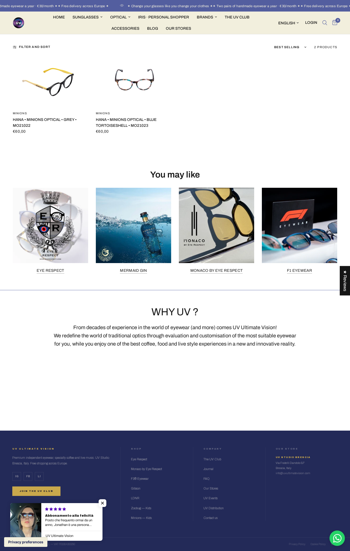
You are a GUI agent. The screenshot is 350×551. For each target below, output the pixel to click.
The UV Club (212, 459)
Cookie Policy (318, 544)
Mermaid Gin (133, 270)
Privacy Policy (297, 544)
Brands (205, 17)
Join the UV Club (36, 491)
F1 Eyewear (299, 270)
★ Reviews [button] (345, 280)
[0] (333, 23)
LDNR (135, 498)
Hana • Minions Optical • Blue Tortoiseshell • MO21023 (126, 123)
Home (59, 17)
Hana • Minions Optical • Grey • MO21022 (45, 123)
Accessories (125, 28)
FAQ (206, 479)
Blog (152, 28)
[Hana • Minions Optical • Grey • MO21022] (50, 82)
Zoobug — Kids (141, 508)
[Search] (325, 23)
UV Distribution (213, 508)
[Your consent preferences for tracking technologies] (25, 542)
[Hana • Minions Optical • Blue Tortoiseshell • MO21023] (133, 82)
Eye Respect (50, 270)
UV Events (210, 498)
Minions (20, 113)
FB (28, 476)
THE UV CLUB (237, 17)
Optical (118, 17)
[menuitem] (59, 17)
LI (39, 476)
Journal (208, 469)
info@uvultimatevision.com (293, 473)
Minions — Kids (141, 518)
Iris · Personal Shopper (163, 17)
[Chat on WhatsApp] (337, 538)
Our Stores (178, 28)
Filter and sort (34, 47)
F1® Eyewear (140, 479)
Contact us (210, 518)
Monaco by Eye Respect (216, 270)
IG (16, 476)
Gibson (135, 488)
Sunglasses (86, 17)
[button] (102, 503)
